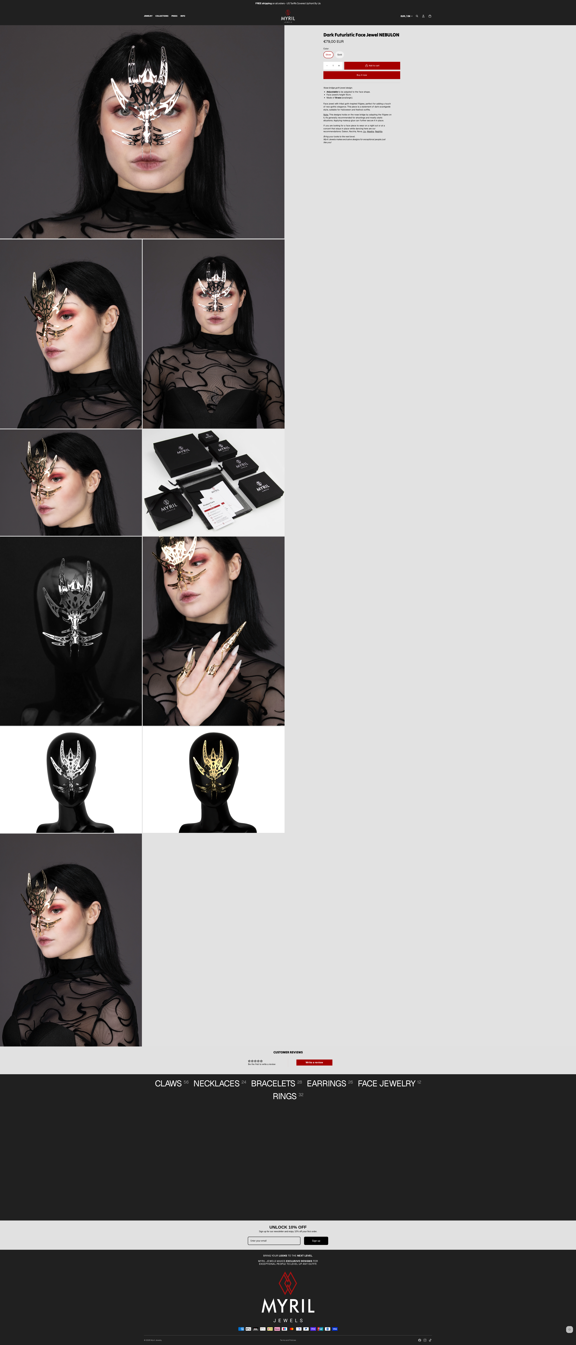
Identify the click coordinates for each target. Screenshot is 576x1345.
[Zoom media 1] (142, 132)
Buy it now (362, 75)
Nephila (378, 131)
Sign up (316, 1241)
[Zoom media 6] (71, 631)
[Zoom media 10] (71, 940)
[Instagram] (425, 1340)
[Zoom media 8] (71, 780)
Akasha (370, 131)
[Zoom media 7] (214, 631)
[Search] (417, 16)
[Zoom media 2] (71, 334)
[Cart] (430, 16)
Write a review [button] (314, 1062)
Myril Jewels (156, 1340)
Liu (364, 131)
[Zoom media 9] (214, 780)
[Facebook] (420, 1340)
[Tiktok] (430, 1340)
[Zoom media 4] (71, 482)
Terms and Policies (288, 1340)
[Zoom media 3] (214, 334)
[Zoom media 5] (214, 482)
